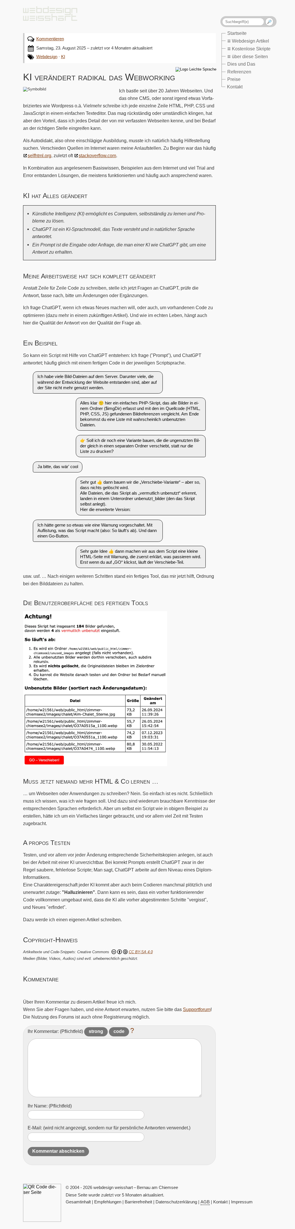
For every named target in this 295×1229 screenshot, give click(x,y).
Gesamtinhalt (78, 1202)
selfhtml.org (39, 155)
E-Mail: (109, 1127)
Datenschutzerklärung (176, 1202)
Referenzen (239, 71)
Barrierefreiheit (138, 1202)
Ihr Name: (50, 1105)
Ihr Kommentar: (55, 1031)
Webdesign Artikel (248, 41)
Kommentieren (50, 39)
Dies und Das (241, 64)
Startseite (237, 33)
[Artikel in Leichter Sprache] (196, 69)
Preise (234, 79)
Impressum (242, 1202)
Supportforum (197, 1009)
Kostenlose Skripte (249, 48)
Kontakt (235, 86)
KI (63, 56)
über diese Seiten (247, 56)
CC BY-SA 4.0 (141, 952)
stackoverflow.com (97, 155)
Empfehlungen (107, 1202)
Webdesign (46, 56)
